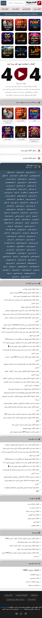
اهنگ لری (36, 522)
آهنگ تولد (5, 9)
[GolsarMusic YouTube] (16, 614)
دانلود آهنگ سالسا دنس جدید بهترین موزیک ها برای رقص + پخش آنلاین (20, 351)
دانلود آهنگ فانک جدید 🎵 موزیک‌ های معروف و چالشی (22, 311)
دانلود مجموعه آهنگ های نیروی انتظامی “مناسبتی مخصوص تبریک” (20, 398)
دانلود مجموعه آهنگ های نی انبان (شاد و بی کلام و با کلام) (21, 378)
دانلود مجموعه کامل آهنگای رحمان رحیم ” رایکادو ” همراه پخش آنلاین (22, 373)
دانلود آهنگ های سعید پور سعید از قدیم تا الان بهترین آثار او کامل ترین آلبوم (20, 334)
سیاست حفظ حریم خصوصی (15, 600)
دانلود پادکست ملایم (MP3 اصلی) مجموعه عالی (24, 432)
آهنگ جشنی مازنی (33, 518)
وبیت (21, 609)
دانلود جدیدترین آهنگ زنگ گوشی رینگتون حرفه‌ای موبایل (21, 403)
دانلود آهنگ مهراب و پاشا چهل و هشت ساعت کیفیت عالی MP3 (21, 419)
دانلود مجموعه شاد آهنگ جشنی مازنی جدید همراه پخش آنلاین (22, 482)
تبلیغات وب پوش (33, 585)
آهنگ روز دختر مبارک (32, 511)
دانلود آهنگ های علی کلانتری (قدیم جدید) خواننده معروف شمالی (21, 366)
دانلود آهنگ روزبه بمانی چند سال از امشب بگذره (24, 546)
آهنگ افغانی (35, 526)
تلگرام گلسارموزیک (21, 595)
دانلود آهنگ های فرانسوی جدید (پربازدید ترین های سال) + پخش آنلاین (21, 301)
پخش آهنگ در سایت (32, 582)
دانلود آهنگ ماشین (29, 158)
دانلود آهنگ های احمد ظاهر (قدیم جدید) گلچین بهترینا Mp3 (20, 328)
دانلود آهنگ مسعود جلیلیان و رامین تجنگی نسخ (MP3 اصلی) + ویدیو (20, 554)
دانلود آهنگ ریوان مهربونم (31, 428)
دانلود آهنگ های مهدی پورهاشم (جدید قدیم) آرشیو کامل (21, 393)
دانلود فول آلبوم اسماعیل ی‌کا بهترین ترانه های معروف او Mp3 (21, 489)
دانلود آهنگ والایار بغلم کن (31, 289)
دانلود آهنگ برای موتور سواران (30, 307)
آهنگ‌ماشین (26, 9)
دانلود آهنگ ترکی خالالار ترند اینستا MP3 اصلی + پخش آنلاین (22, 359)
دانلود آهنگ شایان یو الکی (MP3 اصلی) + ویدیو (24, 293)
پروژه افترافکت (34, 575)
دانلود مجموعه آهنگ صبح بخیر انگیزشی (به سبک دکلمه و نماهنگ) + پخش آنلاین (21, 384)
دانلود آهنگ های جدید (28, 151)
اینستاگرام (34, 595)
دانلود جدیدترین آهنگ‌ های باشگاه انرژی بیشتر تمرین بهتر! (21, 314)
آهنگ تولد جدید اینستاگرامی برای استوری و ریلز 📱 (23, 346)
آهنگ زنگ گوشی (34, 515)
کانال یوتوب (8, 595)
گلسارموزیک (33, 3)
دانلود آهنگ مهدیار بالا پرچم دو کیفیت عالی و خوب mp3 (21, 414)
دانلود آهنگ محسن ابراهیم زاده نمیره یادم (26, 296)
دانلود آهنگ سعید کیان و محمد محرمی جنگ (25, 425)
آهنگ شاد (16, 9)
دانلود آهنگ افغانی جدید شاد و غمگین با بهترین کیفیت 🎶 (21, 343)
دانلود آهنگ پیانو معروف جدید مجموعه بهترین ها (24, 389)
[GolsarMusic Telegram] (25, 614)
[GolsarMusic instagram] (21, 614)
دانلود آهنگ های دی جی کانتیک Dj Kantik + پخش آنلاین (21, 325)
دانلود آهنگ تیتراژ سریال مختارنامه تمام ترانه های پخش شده (21, 409)
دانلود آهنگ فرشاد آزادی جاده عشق (28, 549)
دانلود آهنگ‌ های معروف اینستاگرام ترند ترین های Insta (22, 339)
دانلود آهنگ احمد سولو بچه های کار (28, 542)
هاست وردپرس (34, 578)
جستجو (3, 3)
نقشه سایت (31, 600)
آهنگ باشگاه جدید (33, 504)
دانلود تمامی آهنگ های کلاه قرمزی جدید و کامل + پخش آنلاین (22, 319)
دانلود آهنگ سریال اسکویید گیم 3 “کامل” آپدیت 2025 (22, 539)
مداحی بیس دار (34, 508)
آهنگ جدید (37, 9)
